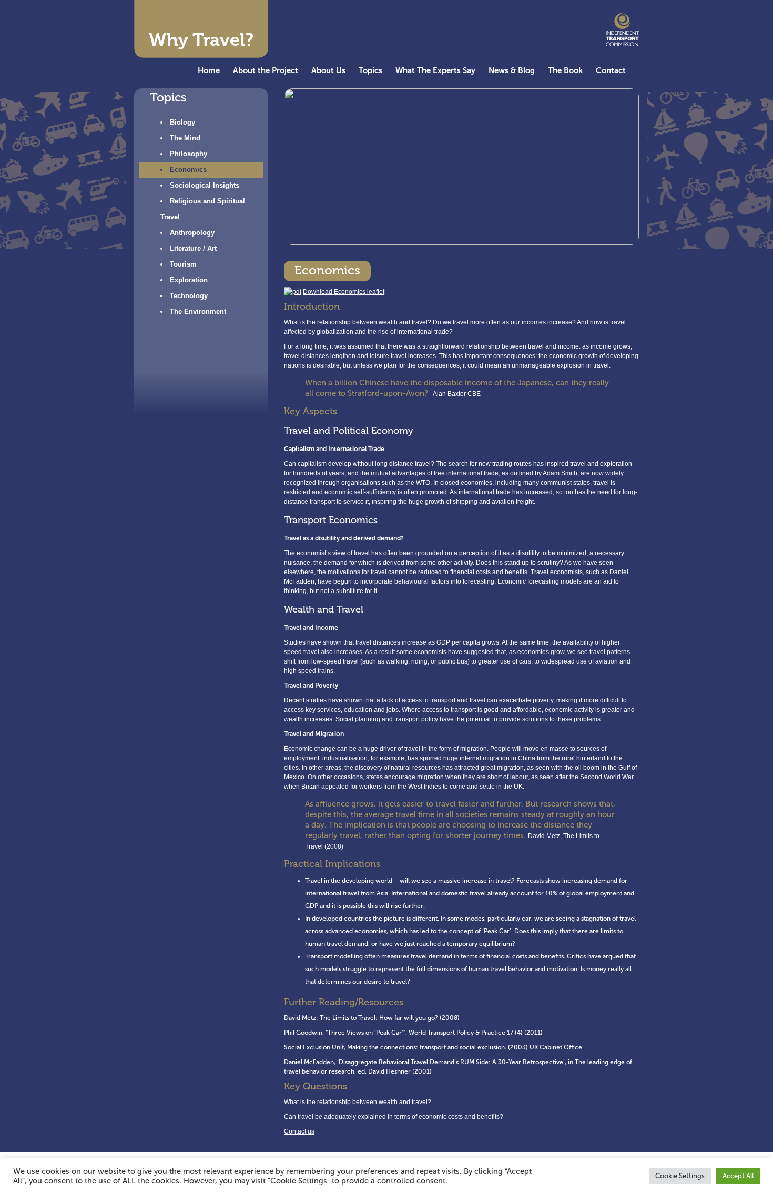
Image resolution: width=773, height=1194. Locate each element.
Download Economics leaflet (343, 291)
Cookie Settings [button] (680, 1176)
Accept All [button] (738, 1176)
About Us (328, 70)
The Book (565, 70)
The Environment (198, 311)
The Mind (185, 138)
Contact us (299, 1131)
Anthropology (192, 233)
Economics (188, 170)
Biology (182, 122)
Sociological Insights (204, 185)
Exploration (189, 280)
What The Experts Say (435, 70)
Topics (370, 70)
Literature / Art (193, 248)
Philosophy (188, 154)
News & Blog (512, 70)
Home (209, 70)
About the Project (265, 70)
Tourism (183, 264)
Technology (189, 296)
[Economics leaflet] (292, 291)
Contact (611, 70)
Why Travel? (201, 39)
